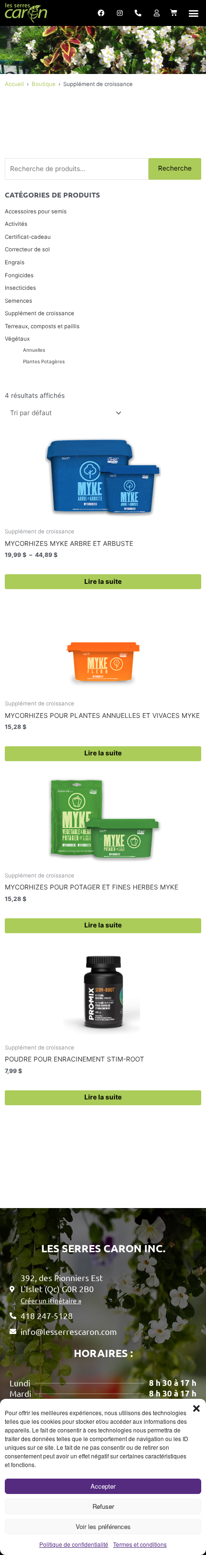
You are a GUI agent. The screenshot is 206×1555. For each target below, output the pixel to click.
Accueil (14, 84)
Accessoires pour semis (36, 211)
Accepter (103, 1486)
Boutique (44, 84)
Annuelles (34, 350)
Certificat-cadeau (28, 237)
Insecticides (20, 287)
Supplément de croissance (39, 313)
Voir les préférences (103, 1526)
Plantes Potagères (44, 361)
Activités (16, 224)
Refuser (103, 1506)
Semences (18, 300)
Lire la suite (103, 581)
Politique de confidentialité (73, 1544)
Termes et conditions (140, 1544)
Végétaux (17, 338)
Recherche (175, 168)
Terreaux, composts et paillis (42, 326)
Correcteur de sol (27, 249)
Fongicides (19, 275)
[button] (196, 1408)
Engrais (14, 262)
